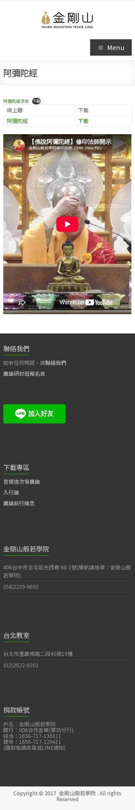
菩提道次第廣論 (21, 481)
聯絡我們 (55, 363)
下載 (36, 101)
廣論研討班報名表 (24, 373)
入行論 (11, 492)
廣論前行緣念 (19, 503)
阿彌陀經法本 (16, 101)
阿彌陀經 (17, 121)
